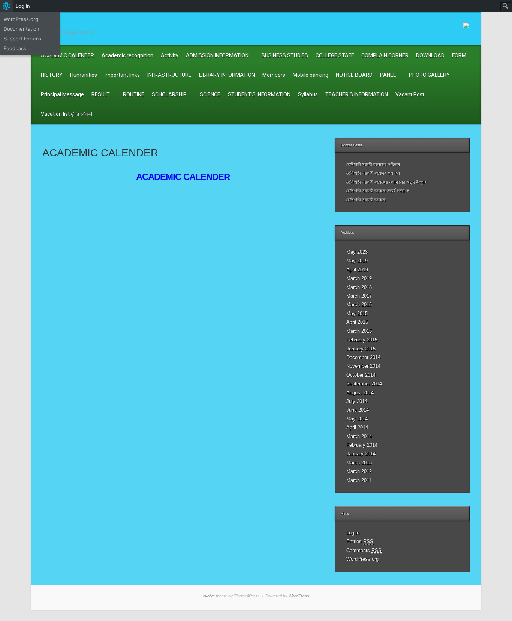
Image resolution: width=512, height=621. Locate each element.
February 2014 (361, 445)
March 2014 (359, 436)
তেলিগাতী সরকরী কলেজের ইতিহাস (373, 164)
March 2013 (359, 462)
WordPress (299, 596)
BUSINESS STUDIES (285, 55)
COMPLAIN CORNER (385, 55)
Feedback (15, 48)
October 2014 (361, 375)
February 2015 (361, 340)
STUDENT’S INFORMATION (259, 94)
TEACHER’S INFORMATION (356, 94)
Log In (23, 6)
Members (273, 75)
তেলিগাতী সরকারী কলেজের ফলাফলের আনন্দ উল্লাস (386, 182)
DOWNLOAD (430, 55)
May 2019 (357, 260)
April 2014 (357, 427)
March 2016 (359, 304)
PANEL (388, 75)
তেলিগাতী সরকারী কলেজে (366, 199)
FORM (459, 55)
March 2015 (359, 331)
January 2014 (361, 453)
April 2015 (357, 322)
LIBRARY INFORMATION (227, 75)
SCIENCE (210, 94)
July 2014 (356, 401)
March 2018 (359, 287)
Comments (364, 550)
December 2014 (363, 357)
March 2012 (359, 471)
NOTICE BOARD (354, 75)
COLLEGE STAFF (335, 55)
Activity (169, 55)
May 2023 (357, 252)
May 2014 (357, 419)
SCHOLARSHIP (169, 94)
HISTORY (52, 75)
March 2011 (358, 480)
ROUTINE (133, 94)
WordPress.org (362, 559)
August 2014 (360, 392)
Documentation (21, 29)
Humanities (83, 75)
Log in (352, 533)
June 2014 (357, 410)
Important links (122, 75)
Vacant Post (409, 94)
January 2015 (361, 349)
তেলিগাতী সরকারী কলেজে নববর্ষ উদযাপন (377, 190)
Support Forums (22, 39)
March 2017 (359, 296)
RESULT (100, 94)
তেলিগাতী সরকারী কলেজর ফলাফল (373, 173)
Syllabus (308, 94)
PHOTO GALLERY (429, 75)
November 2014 (363, 366)
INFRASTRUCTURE (169, 75)
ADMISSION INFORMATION (217, 55)
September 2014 (364, 383)
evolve (209, 596)
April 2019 (357, 269)
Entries (359, 541)
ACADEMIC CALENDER (67, 55)
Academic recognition (127, 55)
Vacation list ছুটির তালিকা (66, 114)
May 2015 (357, 313)
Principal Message (62, 94)
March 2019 (359, 278)
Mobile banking (310, 75)
